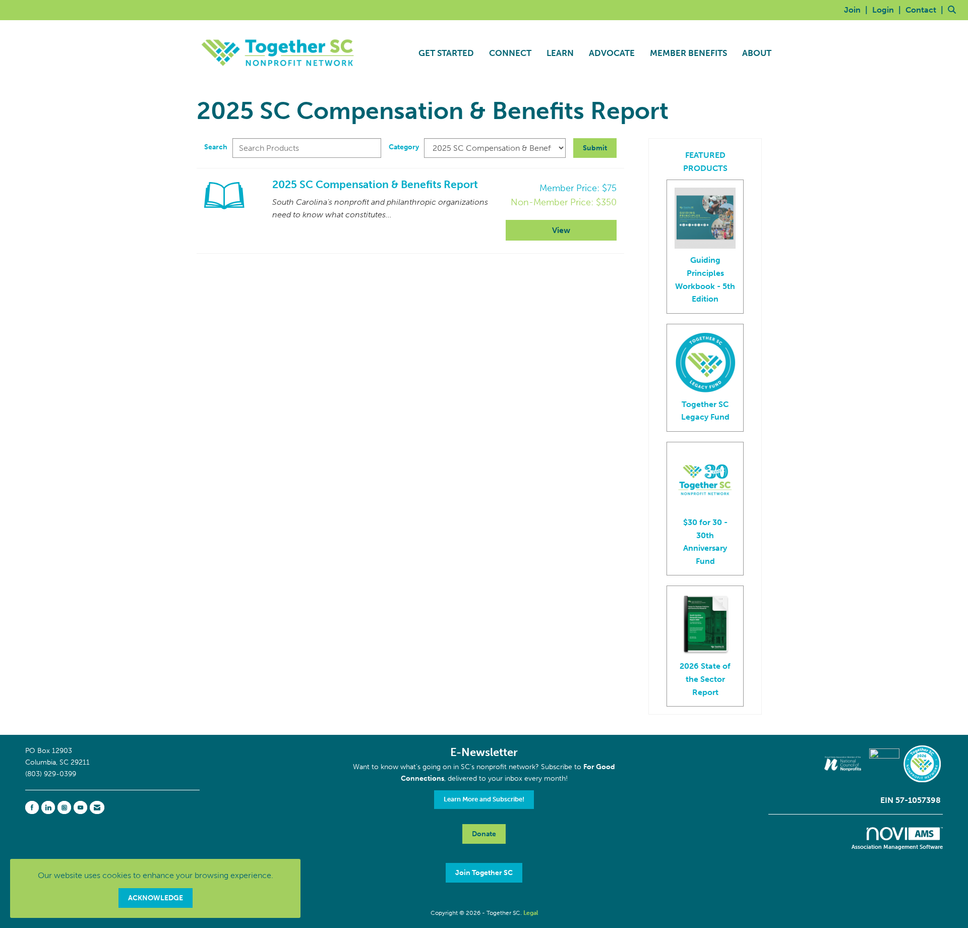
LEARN (560, 53)
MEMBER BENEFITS (688, 53)
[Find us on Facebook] (32, 807)
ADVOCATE (612, 53)
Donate (484, 833)
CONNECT (510, 53)
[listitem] (857, 10)
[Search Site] (954, 10)
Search (215, 146)
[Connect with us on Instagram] (64, 807)
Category (404, 146)
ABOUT (756, 53)
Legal (530, 912)
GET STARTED (446, 53)
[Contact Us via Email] (97, 807)
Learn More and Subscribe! (484, 799)
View (561, 230)
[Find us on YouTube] (80, 807)
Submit (595, 147)
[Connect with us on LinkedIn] (48, 807)
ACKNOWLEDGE (155, 897)
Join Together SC (484, 872)
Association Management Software (897, 846)
